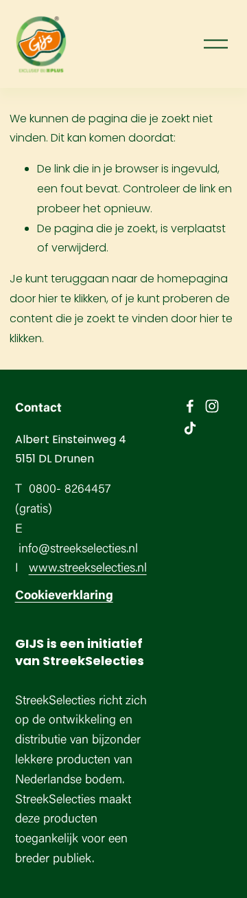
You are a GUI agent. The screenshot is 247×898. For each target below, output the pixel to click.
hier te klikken (72, 298)
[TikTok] (190, 428)
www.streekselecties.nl (88, 569)
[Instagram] (212, 406)
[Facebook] (190, 406)
